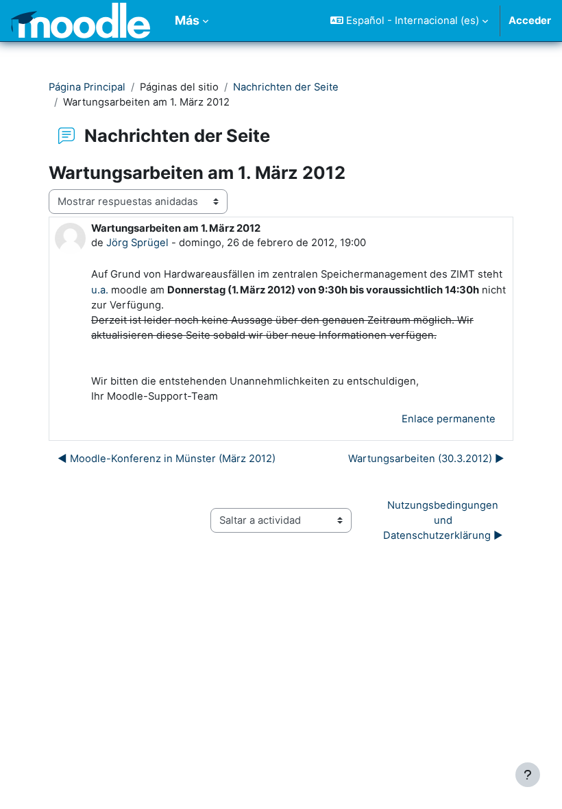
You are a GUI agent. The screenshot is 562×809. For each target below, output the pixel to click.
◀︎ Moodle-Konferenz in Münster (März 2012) (167, 458)
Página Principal (87, 87)
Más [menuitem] (187, 20)
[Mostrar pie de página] (527, 774)
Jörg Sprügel (137, 243)
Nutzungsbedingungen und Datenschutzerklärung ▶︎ (443, 520)
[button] (409, 20)
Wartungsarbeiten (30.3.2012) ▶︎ (426, 458)
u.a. (99, 290)
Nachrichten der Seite (286, 87)
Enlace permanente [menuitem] (449, 419)
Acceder (530, 20)
